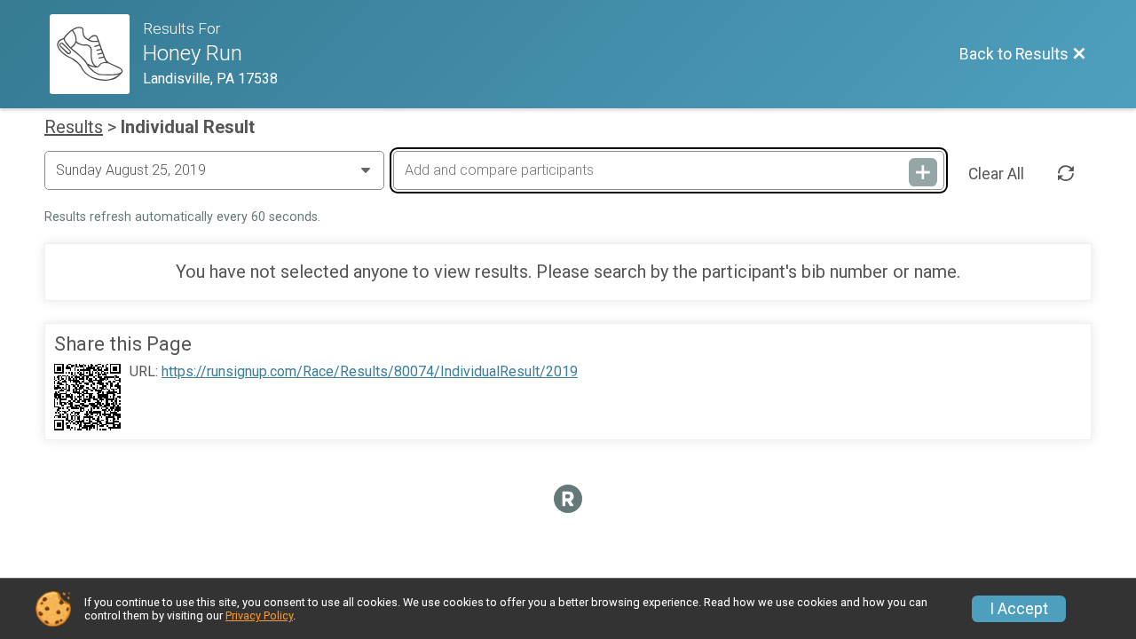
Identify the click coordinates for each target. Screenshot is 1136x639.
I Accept (1019, 609)
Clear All (996, 174)
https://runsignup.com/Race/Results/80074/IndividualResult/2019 (370, 372)
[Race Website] (96, 54)
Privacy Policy (259, 615)
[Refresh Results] (1066, 174)
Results (73, 127)
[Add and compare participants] (923, 172)
